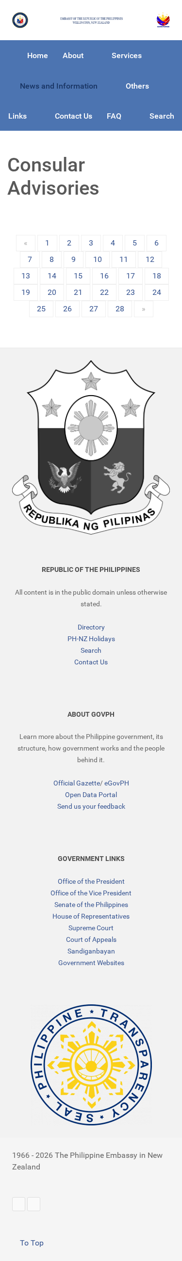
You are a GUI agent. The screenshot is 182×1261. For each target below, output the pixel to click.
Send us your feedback (91, 806)
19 (25, 292)
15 (78, 275)
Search (91, 650)
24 (156, 292)
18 (156, 275)
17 (130, 275)
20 (52, 292)
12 (150, 259)
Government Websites (91, 963)
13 (25, 275)
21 (78, 292)
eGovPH (116, 783)
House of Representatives (91, 916)
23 (130, 292)
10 (97, 259)
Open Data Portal (91, 795)
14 (52, 275)
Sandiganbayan (91, 951)
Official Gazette (76, 783)
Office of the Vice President (91, 893)
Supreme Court (91, 928)
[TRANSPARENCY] (91, 1064)
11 (123, 259)
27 (93, 308)
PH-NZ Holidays (91, 639)
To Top (31, 1242)
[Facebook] (33, 1204)
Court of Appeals (91, 939)
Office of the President (91, 881)
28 (120, 308)
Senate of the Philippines (91, 904)
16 (104, 275)
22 (104, 292)
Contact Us (91, 662)
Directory (91, 627)
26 (67, 308)
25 (41, 308)
